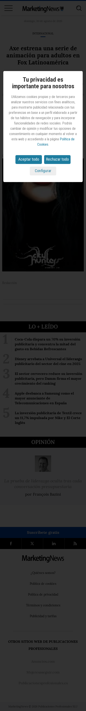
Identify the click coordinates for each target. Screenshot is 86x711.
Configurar (43, 170)
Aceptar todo (28, 159)
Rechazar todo (57, 159)
